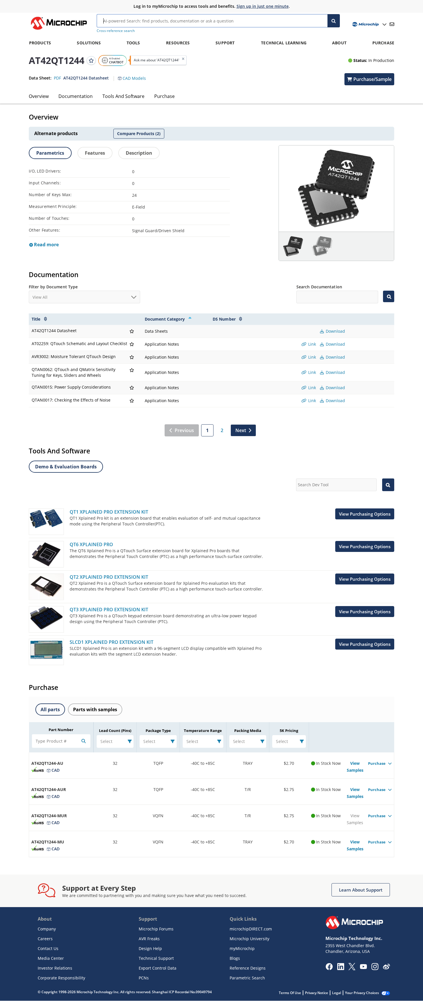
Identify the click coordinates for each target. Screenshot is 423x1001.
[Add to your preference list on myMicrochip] (91, 60)
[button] (135, 75)
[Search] (333, 20)
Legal (336, 992)
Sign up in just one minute (263, 6)
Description (139, 153)
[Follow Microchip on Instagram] (374, 968)
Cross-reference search (116, 30)
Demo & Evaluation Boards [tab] (66, 466)
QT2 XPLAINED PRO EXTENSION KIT (109, 577)
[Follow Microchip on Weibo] (386, 968)
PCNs (144, 978)
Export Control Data (157, 968)
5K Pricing (289, 730)
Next (240, 430)
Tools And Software (123, 96)
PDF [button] (57, 77)
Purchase (164, 96)
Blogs (235, 958)
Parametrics (50, 153)
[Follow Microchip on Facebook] (329, 968)
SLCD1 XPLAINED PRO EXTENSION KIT (111, 642)
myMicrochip (242, 948)
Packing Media (247, 730)
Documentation (75, 96)
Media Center (51, 958)
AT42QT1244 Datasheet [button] (86, 77)
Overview (39, 96)
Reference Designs (248, 968)
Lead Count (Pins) (115, 730)
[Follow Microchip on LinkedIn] (340, 968)
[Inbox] (392, 24)
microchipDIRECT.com (251, 929)
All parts (50, 709)
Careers (45, 938)
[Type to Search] (388, 296)
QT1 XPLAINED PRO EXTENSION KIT (109, 512)
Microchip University (249, 938)
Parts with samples (95, 709)
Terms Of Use (290, 992)
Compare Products (139, 133)
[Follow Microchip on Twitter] (351, 968)
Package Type (158, 730)
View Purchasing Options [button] (364, 514)
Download (335, 331)
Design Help (150, 948)
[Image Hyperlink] (59, 30)
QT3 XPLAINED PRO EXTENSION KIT (109, 609)
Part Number (61, 729)
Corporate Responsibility (61, 978)
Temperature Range (203, 730)
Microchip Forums (156, 929)
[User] (369, 24)
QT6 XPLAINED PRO (91, 544)
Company (47, 929)
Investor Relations (55, 968)
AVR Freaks (149, 938)
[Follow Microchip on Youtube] (363, 967)
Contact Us (48, 948)
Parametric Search (247, 978)
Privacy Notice (316, 992)
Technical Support (156, 958)
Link (311, 344)
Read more (46, 244)
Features (95, 153)
